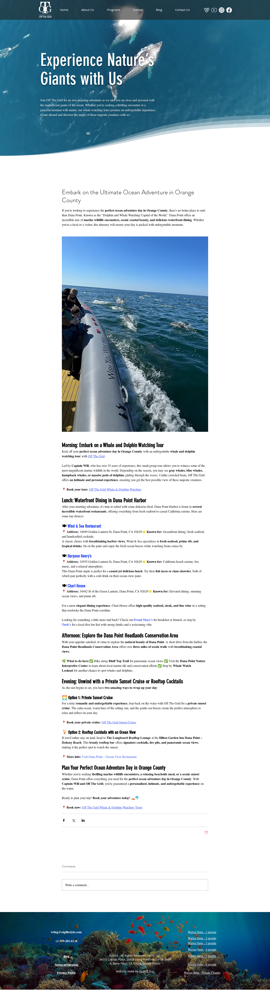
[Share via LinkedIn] (83, 820)
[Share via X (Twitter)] (73, 820)
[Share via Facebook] (64, 820)
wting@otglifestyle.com (66, 932)
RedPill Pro (146, 971)
